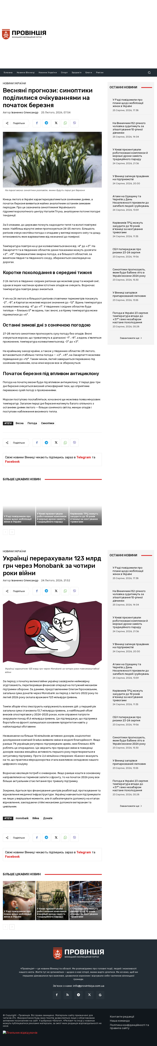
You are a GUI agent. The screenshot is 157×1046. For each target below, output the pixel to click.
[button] (149, 72)
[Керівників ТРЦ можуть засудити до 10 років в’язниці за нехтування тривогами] (85, 505)
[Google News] (100, 995)
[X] (56, 123)
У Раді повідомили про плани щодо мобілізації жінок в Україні (17, 519)
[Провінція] (78, 954)
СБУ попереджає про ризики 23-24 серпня (127, 251)
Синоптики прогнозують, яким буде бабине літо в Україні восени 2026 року (129, 272)
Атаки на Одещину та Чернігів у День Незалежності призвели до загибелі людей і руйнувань (131, 201)
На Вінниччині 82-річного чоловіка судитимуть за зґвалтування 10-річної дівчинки (129, 128)
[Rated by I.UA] (20, 1033)
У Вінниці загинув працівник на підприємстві (131, 178)
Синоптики (47, 423)
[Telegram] (46, 123)
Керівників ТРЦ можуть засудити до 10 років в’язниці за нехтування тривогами (84, 517)
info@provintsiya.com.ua (88, 985)
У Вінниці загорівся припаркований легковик (129, 294)
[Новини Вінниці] (24, 34)
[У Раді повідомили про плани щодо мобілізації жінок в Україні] (19, 505)
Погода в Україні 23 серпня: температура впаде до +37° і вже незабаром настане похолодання (130, 317)
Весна (20, 423)
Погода (32, 423)
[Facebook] (37, 123)
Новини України (14, 83)
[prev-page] (5, 532)
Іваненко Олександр (24, 112)
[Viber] (74, 123)
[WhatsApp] (65, 123)
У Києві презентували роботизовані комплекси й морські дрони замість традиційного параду (51, 517)
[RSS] (68, 995)
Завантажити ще (129, 338)
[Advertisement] (103, 33)
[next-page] (12, 532)
